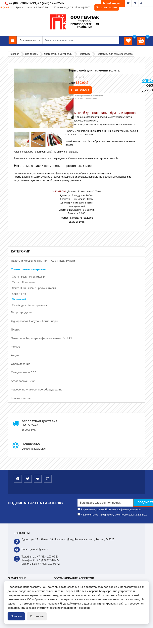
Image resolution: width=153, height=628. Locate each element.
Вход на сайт (141, 3)
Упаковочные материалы (28, 269)
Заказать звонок (106, 7)
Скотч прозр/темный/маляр (28, 276)
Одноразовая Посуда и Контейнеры (34, 321)
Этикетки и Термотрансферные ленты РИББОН (42, 338)
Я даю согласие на (113, 514)
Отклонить (37, 616)
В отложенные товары (128, 3)
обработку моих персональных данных (124, 514)
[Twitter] (28, 479)
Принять (16, 616)
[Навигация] (13, 40)
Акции (15, 355)
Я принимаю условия (110, 509)
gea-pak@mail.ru (39, 549)
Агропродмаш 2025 (23, 380)
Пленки (16, 329)
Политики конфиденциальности (123, 509)
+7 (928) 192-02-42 (51, 3)
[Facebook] (18, 479)
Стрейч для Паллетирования (29, 305)
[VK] (38, 479)
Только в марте (21, 398)
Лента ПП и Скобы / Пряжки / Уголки (34, 288)
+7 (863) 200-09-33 (22, 3)
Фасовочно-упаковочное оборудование (36, 389)
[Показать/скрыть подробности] (141, 41)
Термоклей (19, 299)
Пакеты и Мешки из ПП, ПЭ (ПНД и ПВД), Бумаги (43, 260)
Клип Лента (19, 293)
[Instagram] (48, 479)
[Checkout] (135, 3)
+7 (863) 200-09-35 (48, 560)
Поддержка (31, 443)
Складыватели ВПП (23, 372)
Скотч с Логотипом (23, 282)
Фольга (15, 346)
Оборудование (20, 363)
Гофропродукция (22, 312)
